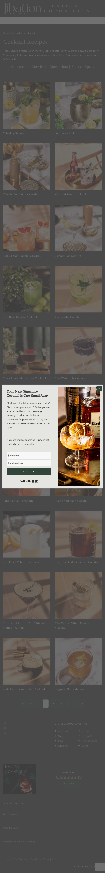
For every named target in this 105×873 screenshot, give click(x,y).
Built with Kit (29, 481)
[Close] (99, 388)
